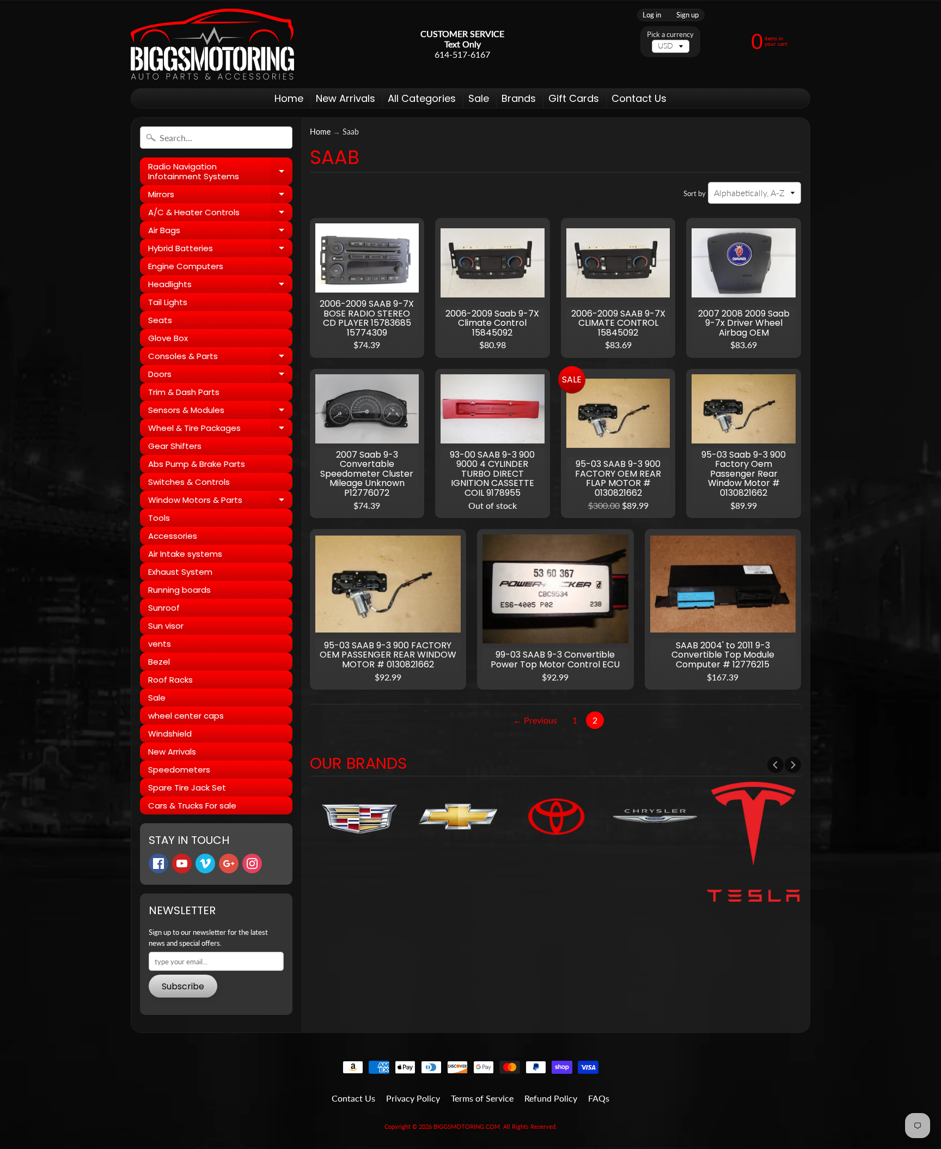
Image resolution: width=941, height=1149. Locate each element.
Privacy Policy (413, 1098)
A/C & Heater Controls (220, 213)
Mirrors (220, 196)
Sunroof (164, 607)
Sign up (687, 15)
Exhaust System (180, 571)
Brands (519, 98)
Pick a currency (670, 35)
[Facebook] (158, 863)
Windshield (170, 733)
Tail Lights (167, 302)
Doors (220, 375)
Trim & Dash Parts (183, 392)
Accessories (172, 536)
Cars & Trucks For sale (192, 805)
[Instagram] (252, 863)
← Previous (535, 720)
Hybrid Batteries (220, 249)
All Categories (422, 98)
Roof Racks (170, 679)
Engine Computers (185, 266)
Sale (478, 98)
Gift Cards (573, 98)
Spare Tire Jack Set (187, 787)
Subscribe (183, 986)
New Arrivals (345, 98)
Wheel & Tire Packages (220, 429)
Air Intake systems (185, 554)
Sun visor (166, 625)
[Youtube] (182, 863)
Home (288, 98)
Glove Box (168, 338)
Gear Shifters (174, 446)
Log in (652, 15)
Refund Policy (550, 1098)
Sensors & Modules (220, 411)
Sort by (694, 193)
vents (159, 643)
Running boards (179, 589)
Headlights (220, 285)
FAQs (598, 1098)
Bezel (159, 661)
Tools (159, 518)
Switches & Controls (189, 482)
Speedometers (179, 769)
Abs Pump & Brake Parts (196, 464)
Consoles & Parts (220, 357)
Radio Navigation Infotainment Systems (220, 172)
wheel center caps (186, 715)
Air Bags (220, 231)
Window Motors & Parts (220, 501)
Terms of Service (482, 1098)
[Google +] (229, 863)
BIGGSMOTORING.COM (466, 1126)
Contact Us (639, 98)
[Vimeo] (205, 863)
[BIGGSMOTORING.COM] (212, 44)
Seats (160, 320)
